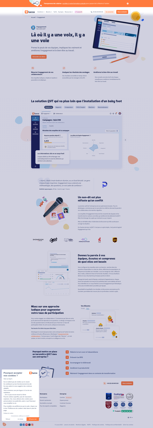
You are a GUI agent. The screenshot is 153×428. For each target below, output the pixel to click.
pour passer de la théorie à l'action (76, 3)
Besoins (48, 12)
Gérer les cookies (128, 425)
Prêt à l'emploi (80, 107)
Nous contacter (122, 12)
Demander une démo (38, 57)
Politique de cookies (8, 413)
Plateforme (48, 107)
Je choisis (20, 419)
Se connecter (110, 12)
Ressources (68, 12)
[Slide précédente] (27, 140)
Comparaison (69, 107)
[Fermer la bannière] (128, 4)
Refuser (8, 419)
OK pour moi (33, 419)
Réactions (91, 107)
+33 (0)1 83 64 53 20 (98, 12)
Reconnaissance (103, 107)
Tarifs (55, 12)
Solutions (40, 12)
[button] (4, 424)
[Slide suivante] (125, 140)
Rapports (58, 107)
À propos (60, 12)
